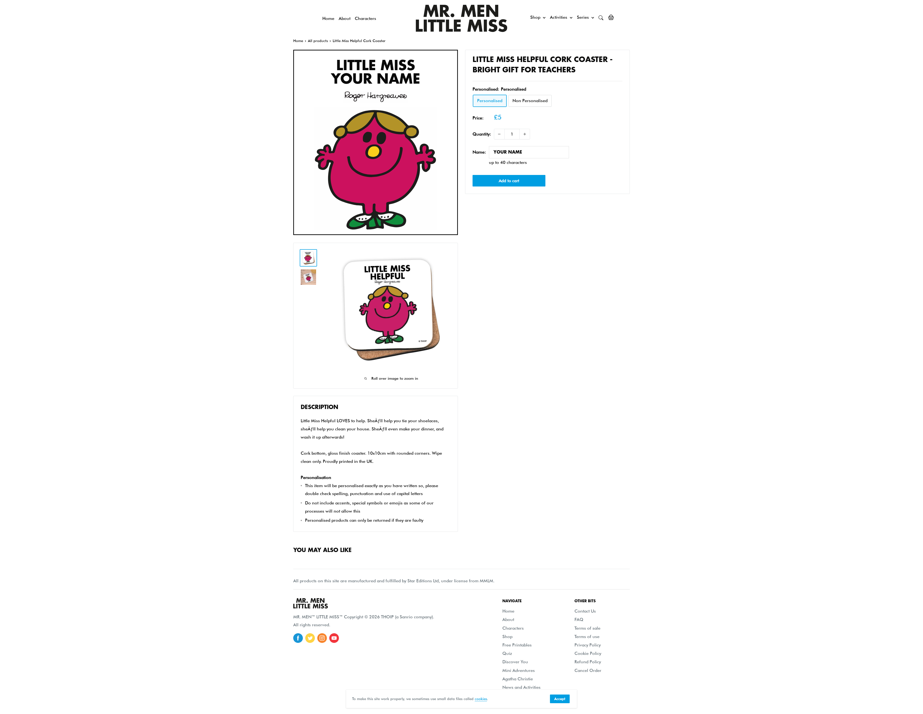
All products (318, 41)
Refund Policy (587, 661)
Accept (559, 699)
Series (583, 17)
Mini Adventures (518, 670)
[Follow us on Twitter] (310, 638)
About (344, 18)
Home (328, 18)
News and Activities (521, 687)
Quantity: (482, 134)
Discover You (515, 661)
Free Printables (517, 644)
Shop (535, 17)
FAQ (578, 619)
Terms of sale (587, 628)
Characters (365, 18)
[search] (601, 17)
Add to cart (509, 180)
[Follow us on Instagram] (322, 638)
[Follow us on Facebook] (298, 638)
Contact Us (585, 611)
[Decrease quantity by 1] (499, 134)
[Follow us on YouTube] (334, 638)
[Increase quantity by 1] (525, 134)
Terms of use (586, 636)
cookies (481, 699)
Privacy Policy (587, 644)
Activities (558, 17)
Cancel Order (587, 670)
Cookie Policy (587, 653)
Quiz (507, 653)
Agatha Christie (517, 678)
